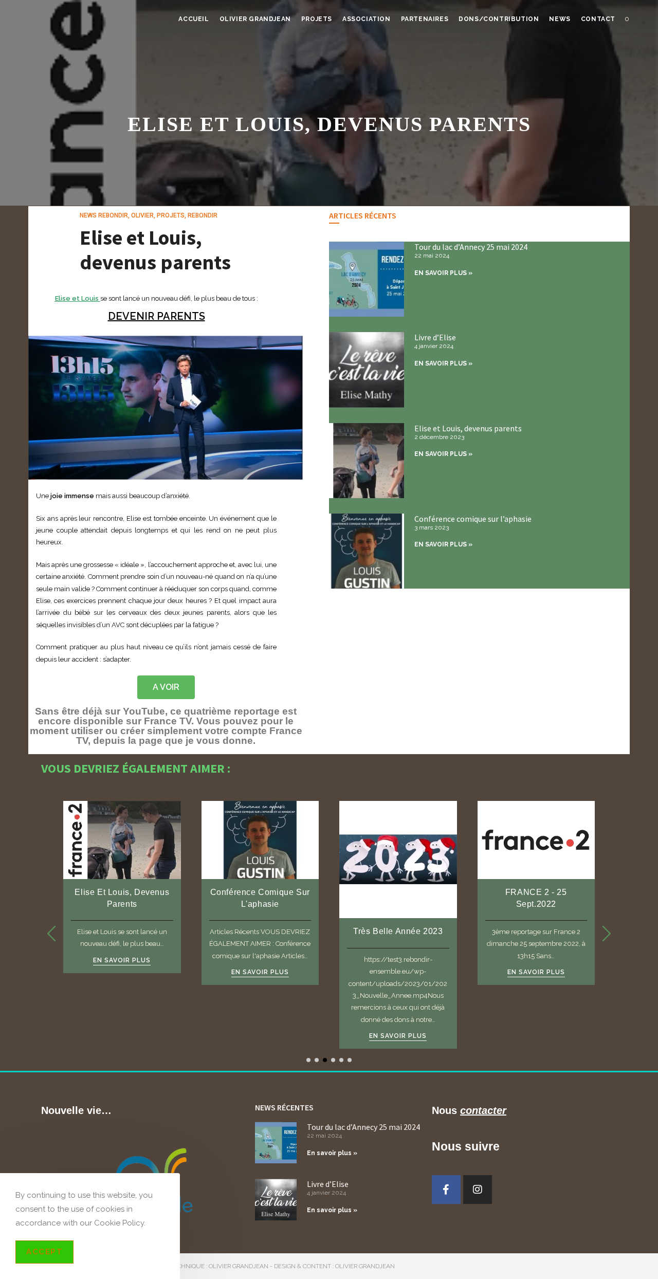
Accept (44, 1251)
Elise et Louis (77, 298)
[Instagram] (477, 1189)
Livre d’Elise (435, 337)
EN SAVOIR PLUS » (443, 273)
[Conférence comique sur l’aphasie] (260, 839)
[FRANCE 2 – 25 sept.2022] (536, 839)
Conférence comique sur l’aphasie (473, 519)
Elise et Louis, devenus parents (155, 250)
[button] (606, 933)
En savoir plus (122, 960)
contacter (483, 1110)
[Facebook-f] (446, 1189)
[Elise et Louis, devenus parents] (122, 839)
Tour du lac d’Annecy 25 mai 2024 (470, 247)
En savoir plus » (332, 1153)
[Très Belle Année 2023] (398, 859)
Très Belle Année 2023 (398, 931)
